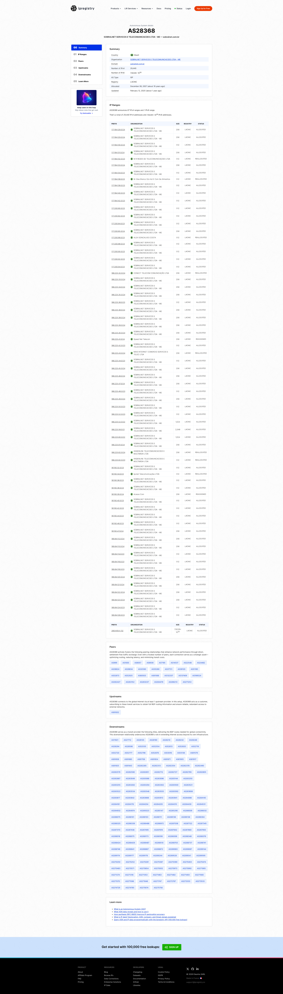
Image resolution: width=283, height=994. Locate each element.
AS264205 (158, 804)
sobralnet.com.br (137, 64)
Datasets (137, 975)
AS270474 (201, 862)
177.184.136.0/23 (118, 179)
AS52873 (115, 675)
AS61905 (180, 759)
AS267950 (201, 830)
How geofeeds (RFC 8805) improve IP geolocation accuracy (139, 914)
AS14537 (174, 663)
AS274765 (130, 888)
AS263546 (144, 791)
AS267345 (202, 823)
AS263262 (130, 785)
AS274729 (115, 888)
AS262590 (130, 772)
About (80, 972)
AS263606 (188, 791)
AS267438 (130, 830)
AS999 (114, 663)
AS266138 (185, 817)
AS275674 (144, 888)
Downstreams (82, 74)
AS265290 (173, 810)
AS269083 (173, 849)
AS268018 (115, 836)
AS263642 (129, 798)
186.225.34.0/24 (118, 287)
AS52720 (115, 753)
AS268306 (172, 836)
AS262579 (115, 772)
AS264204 (143, 804)
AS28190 (153, 740)
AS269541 (186, 855)
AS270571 (130, 868)
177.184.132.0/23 (118, 159)
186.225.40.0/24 (118, 333)
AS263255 (115, 785)
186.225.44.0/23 (118, 361)
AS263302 (159, 785)
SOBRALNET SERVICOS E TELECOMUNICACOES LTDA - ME (155, 59)
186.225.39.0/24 (118, 325)
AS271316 (129, 875)
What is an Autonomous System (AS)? (130, 909)
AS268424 (115, 843)
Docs (159, 8)
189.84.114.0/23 (117, 554)
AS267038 (173, 823)
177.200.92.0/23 (118, 259)
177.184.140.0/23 (118, 193)
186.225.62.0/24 (118, 452)
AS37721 (168, 669)
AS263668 (144, 798)
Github (136, 982)
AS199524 (196, 675)
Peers (78, 61)
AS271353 (143, 875)
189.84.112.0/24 (117, 539)
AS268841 (130, 849)
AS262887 (115, 778)
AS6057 (138, 663)
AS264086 (187, 798)
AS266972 (159, 823)
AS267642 (172, 830)
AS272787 (171, 881)
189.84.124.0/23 (118, 607)
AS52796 (141, 753)
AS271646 (143, 881)
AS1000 (126, 663)
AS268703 (173, 843)
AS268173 (144, 836)
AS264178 (129, 804)
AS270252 (130, 862)
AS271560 (199, 875)
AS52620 (182, 746)
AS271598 (129, 881)
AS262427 (115, 682)
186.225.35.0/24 (118, 295)
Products (115, 8)
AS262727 (172, 772)
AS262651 (144, 772)
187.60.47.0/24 (117, 531)
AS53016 (168, 753)
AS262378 (185, 766)
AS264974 (130, 810)
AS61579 (194, 753)
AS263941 (173, 798)
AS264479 (158, 682)
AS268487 (144, 843)
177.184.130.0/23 (118, 145)
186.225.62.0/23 (118, 460)
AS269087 (187, 849)
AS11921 (114, 740)
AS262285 (142, 766)
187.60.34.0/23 (117, 474)
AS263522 (115, 791)
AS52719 (195, 746)
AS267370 (115, 830)
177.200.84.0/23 (118, 223)
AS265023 (144, 810)
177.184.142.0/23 (118, 201)
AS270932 (158, 868)
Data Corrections (111, 979)
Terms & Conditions (166, 982)
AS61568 (155, 675)
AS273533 (200, 881)
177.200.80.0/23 (118, 208)
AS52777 (128, 753)
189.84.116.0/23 (117, 562)
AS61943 (128, 766)
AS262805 (201, 772)
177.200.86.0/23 (118, 237)
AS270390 (172, 862)
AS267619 (158, 830)
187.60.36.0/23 (117, 480)
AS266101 (130, 817)
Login (188, 8)
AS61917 (192, 759)
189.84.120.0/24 (118, 577)
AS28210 (166, 740)
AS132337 (168, 675)
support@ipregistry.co (195, 982)
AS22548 (188, 663)
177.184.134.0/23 (118, 173)
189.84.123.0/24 (118, 600)
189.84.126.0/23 (118, 615)
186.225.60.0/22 (118, 437)
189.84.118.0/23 (117, 569)
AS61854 (154, 759)
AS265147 (159, 810)
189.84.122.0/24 (118, 592)
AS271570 (115, 881)
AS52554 (155, 746)
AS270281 (144, 862)
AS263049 (130, 778)
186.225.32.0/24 (118, 273)
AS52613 (168, 746)
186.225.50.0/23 (118, 406)
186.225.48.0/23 (118, 391)
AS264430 (186, 804)
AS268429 (130, 843)
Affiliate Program (85, 975)
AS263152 (130, 682)
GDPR (160, 975)
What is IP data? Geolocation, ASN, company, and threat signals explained (145, 917)
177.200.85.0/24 (118, 231)
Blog (106, 972)
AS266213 (173, 682)
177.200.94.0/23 (118, 267)
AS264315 (172, 804)
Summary (80, 47)
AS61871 (167, 759)
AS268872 (158, 849)
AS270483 (115, 868)
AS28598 (129, 746)
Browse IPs (108, 975)
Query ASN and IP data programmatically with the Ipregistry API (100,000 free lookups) (150, 920)
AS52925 (129, 675)
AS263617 (115, 798)
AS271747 (157, 881)
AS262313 (156, 766)
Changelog (137, 972)
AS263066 (144, 778)
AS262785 (187, 772)
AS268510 (159, 843)
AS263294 (144, 785)
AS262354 (170, 766)
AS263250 (187, 778)
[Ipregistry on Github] (192, 970)
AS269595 (200, 855)
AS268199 (158, 836)
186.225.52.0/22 (118, 422)
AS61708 (141, 759)
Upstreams (81, 67)
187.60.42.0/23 (117, 508)
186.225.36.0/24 (118, 310)
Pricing (168, 8)
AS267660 (187, 830)
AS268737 (187, 843)
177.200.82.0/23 (118, 216)
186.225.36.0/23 (118, 302)
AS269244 (157, 855)
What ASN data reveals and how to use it (131, 912)
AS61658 (115, 759)
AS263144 (173, 778)
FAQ (79, 979)
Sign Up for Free (203, 8)
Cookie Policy (164, 972)
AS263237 (144, 682)
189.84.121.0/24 (117, 584)
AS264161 (115, 804)
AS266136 (171, 817)
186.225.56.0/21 (118, 429)
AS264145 (201, 798)
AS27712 (127, 740)
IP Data (107, 985)
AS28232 (180, 740)
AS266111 (158, 817)
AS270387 (158, 862)
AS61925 (115, 766)
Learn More (81, 81)
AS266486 (144, 823)
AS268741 (202, 843)
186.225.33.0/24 (118, 279)
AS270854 (144, 868)
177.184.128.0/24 (118, 130)
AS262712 (158, 772)
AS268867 (144, 849)
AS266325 (115, 823)
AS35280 (155, 669)
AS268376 (201, 836)
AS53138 (181, 753)
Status (179, 8)
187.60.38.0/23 (117, 488)
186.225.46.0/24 (118, 376)
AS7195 (162, 663)
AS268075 (130, 836)
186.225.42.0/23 (118, 345)
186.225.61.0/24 (118, 445)
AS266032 (202, 810)
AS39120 (181, 669)
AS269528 (172, 855)
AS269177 (129, 855)
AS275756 (158, 888)
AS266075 (115, 817)
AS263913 (158, 798)
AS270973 (172, 868)
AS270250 (115, 862)
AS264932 (115, 810)
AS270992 (187, 868)
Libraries (136, 985)
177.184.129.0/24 (118, 137)
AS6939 (150, 663)
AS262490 (199, 766)
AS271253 (187, 682)
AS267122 (188, 823)
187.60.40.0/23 (117, 500)
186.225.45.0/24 (118, 368)
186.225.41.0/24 (118, 339)
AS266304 (200, 817)
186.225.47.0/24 (118, 384)
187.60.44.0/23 (117, 516)
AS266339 (130, 823)
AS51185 (194, 669)
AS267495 (144, 830)
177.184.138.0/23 (118, 185)
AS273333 (185, 881)
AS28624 (115, 669)
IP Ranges (80, 54)
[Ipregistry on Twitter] (188, 970)
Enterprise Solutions (112, 982)
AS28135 (140, 740)
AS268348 (187, 836)
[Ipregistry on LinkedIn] (197, 970)
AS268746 (115, 849)
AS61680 (128, 759)
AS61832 (115, 712)
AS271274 (115, 875)
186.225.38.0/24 (118, 317)
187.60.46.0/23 (117, 523)
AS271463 (157, 875)
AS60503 (142, 675)
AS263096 (159, 778)
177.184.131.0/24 (117, 152)
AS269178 (143, 855)
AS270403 (187, 862)
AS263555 (159, 791)
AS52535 (142, 746)
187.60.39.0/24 (117, 494)
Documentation (139, 979)
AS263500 (173, 785)
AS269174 (115, 855)
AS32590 (142, 669)
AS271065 (201, 868)
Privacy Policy (164, 979)
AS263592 (173, 791)
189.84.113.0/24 (117, 546)
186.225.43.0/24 (118, 353)
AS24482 (201, 663)
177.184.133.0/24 (118, 165)
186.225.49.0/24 (118, 399)
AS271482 (171, 875)
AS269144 (201, 849)
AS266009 (187, 810)
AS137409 (183, 675)
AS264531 (201, 804)
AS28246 (193, 740)
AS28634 (129, 669)
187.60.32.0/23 (117, 468)
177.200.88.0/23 (118, 244)
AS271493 (185, 875)
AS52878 (155, 753)
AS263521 (188, 785)
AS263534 (130, 791)
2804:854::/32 (117, 631)
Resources (146, 8)
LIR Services (130, 8)
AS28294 (115, 746)
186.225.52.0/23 (118, 414)
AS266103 (144, 817)
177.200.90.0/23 (118, 251)
